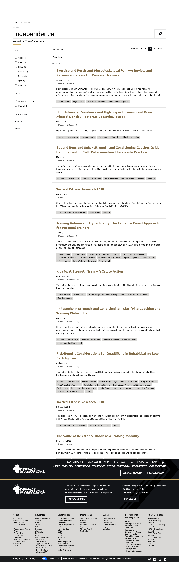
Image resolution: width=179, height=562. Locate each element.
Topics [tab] (17, 128)
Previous (135, 48)
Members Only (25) (26, 101)
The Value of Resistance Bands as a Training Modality (97, 436)
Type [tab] (16, 50)
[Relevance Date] (70, 50)
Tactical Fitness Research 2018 (80, 189)
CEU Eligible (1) (24, 105)
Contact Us (130, 499)
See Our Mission (76, 499)
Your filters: (58, 57)
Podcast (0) (23, 71)
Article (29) (22, 57)
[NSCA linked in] (165, 559)
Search (16, 27)
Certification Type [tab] (21, 114)
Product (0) (23, 76)
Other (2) (22, 67)
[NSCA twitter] (149, 559)
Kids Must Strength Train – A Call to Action (89, 271)
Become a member (132, 473)
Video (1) (22, 85)
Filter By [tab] (18, 94)
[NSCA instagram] (160, 559)
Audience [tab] (18, 121)
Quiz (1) (21, 80)
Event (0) (22, 62)
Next (162, 48)
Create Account (155, 473)
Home (15, 23)
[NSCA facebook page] (154, 559)
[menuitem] (55, 466)
